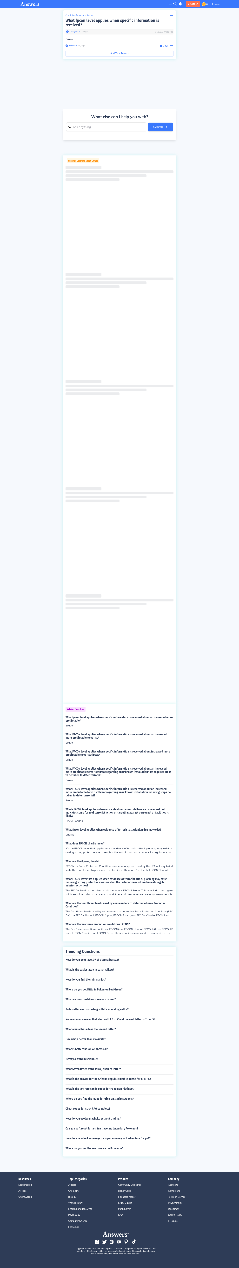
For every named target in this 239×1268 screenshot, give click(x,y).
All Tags (22, 1190)
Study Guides (125, 1202)
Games (90, 15)
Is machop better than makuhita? (86, 1039)
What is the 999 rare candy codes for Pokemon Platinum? (100, 1089)
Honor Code (124, 1190)
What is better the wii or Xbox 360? (87, 1049)
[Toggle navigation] (170, 4)
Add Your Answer (119, 53)
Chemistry (73, 1190)
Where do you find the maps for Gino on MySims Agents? (100, 1099)
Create (191, 3)
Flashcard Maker (126, 1196)
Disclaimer (173, 1208)
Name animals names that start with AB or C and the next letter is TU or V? (110, 1019)
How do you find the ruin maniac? (86, 979)
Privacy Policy (175, 1202)
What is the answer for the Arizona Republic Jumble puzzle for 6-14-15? (108, 1079)
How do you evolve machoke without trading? (93, 1118)
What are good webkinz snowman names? (91, 999)
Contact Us (174, 1190)
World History (75, 1202)
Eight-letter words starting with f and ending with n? (97, 1009)
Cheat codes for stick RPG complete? (88, 1108)
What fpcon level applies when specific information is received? (112, 23)
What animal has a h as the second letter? (91, 1029)
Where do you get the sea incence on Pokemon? (94, 1148)
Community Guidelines (129, 1184)
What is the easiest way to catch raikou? (90, 969)
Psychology (74, 1214)
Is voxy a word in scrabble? (82, 1059)
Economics (73, 1227)
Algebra (72, 1184)
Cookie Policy (175, 1214)
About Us (173, 1184)
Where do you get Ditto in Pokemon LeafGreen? (94, 989)
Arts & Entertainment (75, 15)
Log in (215, 4)
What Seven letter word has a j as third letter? (93, 1069)
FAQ (120, 1214)
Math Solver (124, 1208)
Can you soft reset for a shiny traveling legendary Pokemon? (102, 1128)
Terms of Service (177, 1196)
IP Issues (173, 1220)
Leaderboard (25, 1184)
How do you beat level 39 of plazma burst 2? (92, 959)
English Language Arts (80, 1208)
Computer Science (77, 1220)
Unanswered (25, 1196)
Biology (72, 1196)
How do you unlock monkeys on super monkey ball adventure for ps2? (108, 1138)
